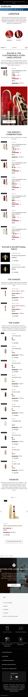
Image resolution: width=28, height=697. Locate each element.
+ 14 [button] (12, 528)
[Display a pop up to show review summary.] (23, 83)
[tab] (25, 47)
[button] (14, 677)
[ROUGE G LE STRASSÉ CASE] (6, 352)
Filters (3, 47)
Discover (14, 585)
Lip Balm (5, 606)
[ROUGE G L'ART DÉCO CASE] (6, 381)
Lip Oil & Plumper (7, 602)
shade (15, 77)
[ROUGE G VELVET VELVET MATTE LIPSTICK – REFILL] (6, 310)
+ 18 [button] (21, 309)
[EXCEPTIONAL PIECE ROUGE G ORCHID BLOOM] (6, 257)
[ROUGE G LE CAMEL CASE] (6, 467)
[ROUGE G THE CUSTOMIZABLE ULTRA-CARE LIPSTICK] (6, 76)
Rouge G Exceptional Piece (10, 616)
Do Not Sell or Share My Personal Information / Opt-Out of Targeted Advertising (15, 689)
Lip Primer (5, 609)
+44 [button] (20, 78)
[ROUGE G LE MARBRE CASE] (6, 424)
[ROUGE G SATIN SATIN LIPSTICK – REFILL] (6, 294)
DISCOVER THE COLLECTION (14, 541)
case (14, 73)
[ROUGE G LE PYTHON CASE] (6, 338)
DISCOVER (9, 121)
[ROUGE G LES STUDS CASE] (6, 439)
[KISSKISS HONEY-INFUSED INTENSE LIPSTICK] (14, 511)
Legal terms (5, 684)
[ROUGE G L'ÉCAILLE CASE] (6, 395)
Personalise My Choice (15, 686)
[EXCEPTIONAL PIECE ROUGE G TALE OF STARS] (6, 269)
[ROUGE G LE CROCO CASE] (6, 367)
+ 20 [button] (21, 293)
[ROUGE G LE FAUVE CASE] (6, 410)
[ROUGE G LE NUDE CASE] (6, 453)
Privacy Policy (12, 684)
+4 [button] (20, 75)
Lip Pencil (5, 613)
